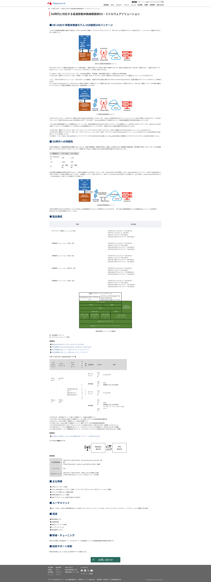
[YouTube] (91, 570)
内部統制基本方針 (116, 579)
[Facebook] (82, 570)
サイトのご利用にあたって (56, 579)
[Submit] (162, 2)
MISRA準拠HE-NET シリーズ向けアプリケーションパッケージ (70, 350)
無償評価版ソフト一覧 (71, 572)
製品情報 (58, 567)
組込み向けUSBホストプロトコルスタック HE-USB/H (68, 344)
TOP (49, 8)
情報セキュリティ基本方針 (86, 579)
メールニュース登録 (87, 574)
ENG (139, 2)
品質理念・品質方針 (102, 579)
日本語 (134, 2)
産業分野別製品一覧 (71, 570)
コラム (58, 570)
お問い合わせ (105, 559)
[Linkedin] (85, 570)
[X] (88, 570)
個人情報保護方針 (71, 579)
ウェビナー (59, 572)
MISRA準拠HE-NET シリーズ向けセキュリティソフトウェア (70, 352)
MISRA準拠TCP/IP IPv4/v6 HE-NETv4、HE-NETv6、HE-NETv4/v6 (71, 347)
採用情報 (50, 572)
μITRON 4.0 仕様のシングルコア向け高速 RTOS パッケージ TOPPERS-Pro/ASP (76, 436)
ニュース (50, 574)
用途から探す (55, 8)
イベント (58, 574)
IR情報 (50, 570)
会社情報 (50, 567)
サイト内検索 (145, 1)
